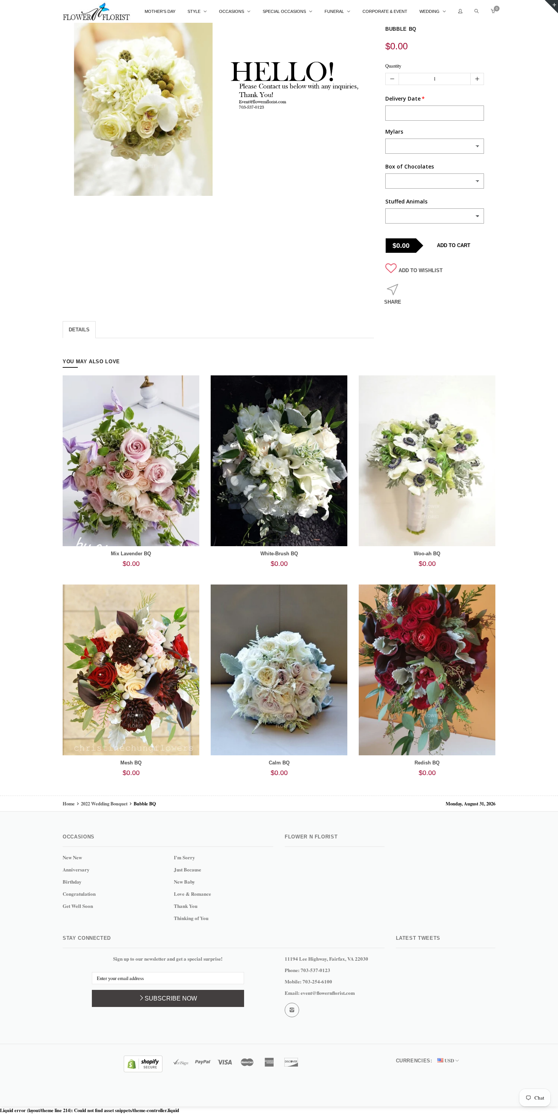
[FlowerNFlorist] (97, 11)
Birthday (72, 881)
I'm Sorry (184, 857)
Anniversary (76, 869)
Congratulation (79, 893)
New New (72, 857)
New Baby (184, 881)
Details (79, 329)
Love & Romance (192, 893)
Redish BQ (427, 763)
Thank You (185, 905)
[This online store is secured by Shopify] (143, 1063)
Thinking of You (191, 918)
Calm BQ (279, 763)
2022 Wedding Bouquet (104, 803)
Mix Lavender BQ (131, 553)
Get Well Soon (78, 905)
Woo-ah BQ (427, 553)
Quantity (393, 66)
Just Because (187, 869)
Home (69, 803)
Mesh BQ (131, 763)
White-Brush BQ (279, 553)
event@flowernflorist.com (328, 992)
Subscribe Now (171, 998)
